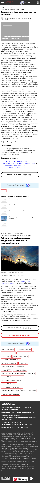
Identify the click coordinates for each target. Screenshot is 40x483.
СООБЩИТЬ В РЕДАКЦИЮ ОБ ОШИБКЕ (15, 427)
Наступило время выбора (15, 167)
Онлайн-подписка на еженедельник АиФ (18, 412)
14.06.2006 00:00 (6, 7)
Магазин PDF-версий (9, 410)
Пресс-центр (27, 407)
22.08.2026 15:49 (6, 234)
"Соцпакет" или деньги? (14, 165)
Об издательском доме (10, 407)
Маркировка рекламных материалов (16, 425)
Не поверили (13, 223)
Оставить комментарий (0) (20, 335)
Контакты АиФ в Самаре (11, 422)
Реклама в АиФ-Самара (10, 415)
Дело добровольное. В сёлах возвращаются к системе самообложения (19, 162)
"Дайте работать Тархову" (16, 211)
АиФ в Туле (19, 272)
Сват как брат (13, 205)
